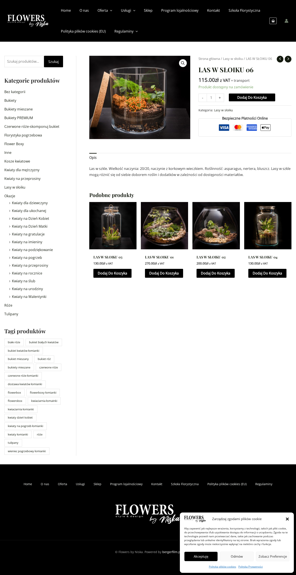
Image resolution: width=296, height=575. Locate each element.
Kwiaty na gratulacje (28, 234)
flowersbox (15, 401)
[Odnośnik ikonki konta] (286, 21)
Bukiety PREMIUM (18, 117)
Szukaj (53, 61)
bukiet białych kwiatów (44, 342)
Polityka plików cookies (222, 566)
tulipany (13, 443)
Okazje (9, 196)
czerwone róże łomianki (23, 376)
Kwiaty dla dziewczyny (30, 202)
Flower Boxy (14, 143)
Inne (7, 152)
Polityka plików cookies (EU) (227, 484)
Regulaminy (263, 484)
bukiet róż (44, 359)
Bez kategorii (14, 91)
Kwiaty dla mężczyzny (21, 170)
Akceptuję (201, 556)
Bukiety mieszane (18, 109)
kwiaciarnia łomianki (21, 409)
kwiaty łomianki (18, 434)
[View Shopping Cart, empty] (273, 21)
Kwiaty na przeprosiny (22, 178)
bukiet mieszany (18, 359)
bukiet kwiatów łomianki (23, 351)
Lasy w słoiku (14, 187)
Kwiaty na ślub (23, 281)
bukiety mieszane (19, 367)
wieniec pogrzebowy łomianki (27, 451)
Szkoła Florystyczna (185, 484)
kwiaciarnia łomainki (44, 401)
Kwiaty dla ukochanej (29, 210)
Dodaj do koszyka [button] (112, 273)
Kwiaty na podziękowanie (32, 249)
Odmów (237, 556)
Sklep (97, 484)
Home (28, 484)
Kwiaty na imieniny (27, 242)
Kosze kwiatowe (17, 161)
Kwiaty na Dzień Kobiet (30, 218)
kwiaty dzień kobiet (20, 417)
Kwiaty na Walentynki (29, 296)
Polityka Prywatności (250, 566)
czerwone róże (48, 367)
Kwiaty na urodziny (27, 288)
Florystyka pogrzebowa (23, 135)
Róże (8, 305)
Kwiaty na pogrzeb (27, 257)
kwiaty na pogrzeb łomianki (25, 426)
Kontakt (156, 484)
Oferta (62, 484)
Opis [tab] (93, 157)
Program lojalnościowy (126, 484)
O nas (45, 484)
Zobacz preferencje (273, 556)
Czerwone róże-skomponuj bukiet (31, 126)
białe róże (14, 342)
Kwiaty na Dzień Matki (29, 226)
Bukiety (10, 100)
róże (39, 434)
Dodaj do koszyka (252, 97)
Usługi (80, 484)
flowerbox (14, 392)
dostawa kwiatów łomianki (25, 384)
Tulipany (11, 314)
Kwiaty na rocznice (27, 273)
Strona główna (209, 58)
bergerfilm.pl (171, 552)
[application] (110, 10)
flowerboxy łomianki (43, 392)
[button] (287, 519)
